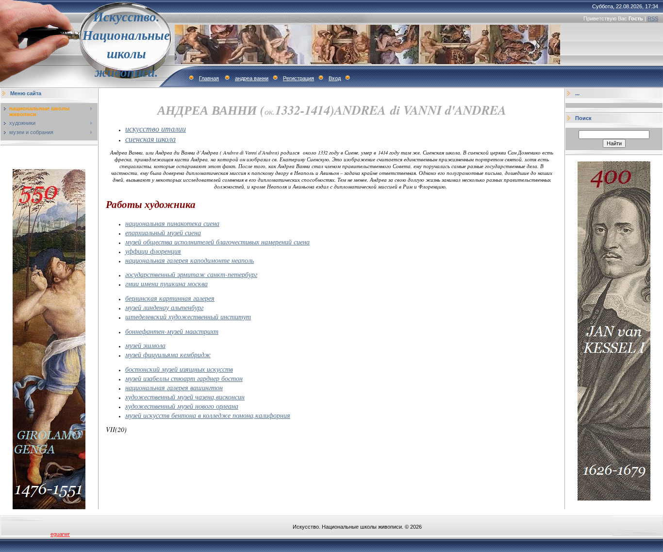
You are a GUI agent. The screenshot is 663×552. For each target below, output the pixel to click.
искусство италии (155, 128)
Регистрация (298, 78)
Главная (209, 78)
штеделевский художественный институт (188, 316)
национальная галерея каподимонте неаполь (189, 260)
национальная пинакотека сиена (172, 223)
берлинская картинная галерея (170, 298)
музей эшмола (145, 345)
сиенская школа (150, 139)
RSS (652, 18)
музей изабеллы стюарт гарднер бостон (184, 378)
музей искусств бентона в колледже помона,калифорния (207, 415)
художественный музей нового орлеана (181, 406)
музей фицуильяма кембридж (168, 354)
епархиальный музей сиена (163, 232)
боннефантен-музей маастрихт (171, 331)
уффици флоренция (153, 251)
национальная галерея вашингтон (174, 387)
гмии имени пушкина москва (166, 283)
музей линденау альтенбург (164, 307)
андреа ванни (251, 78)
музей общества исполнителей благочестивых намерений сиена (217, 241)
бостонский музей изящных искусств (179, 369)
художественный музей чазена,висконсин (185, 396)
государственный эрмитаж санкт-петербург (191, 274)
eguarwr (60, 534)
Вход (335, 78)
